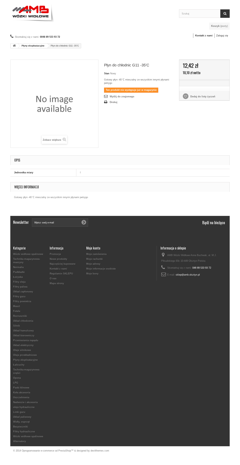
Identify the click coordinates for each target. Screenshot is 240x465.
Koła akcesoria (21, 392)
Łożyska (18, 277)
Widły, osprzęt (21, 421)
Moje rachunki (94, 259)
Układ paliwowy (22, 416)
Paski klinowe (21, 387)
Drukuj (113, 102)
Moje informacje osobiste (101, 268)
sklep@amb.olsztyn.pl (188, 274)
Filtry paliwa (20, 286)
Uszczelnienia (21, 397)
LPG (15, 382)
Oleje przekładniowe (25, 355)
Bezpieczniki (20, 426)
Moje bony (92, 273)
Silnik (16, 325)
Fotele (16, 311)
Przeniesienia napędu (25, 340)
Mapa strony (57, 283)
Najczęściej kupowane (62, 263)
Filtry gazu (19, 296)
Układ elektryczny (23, 345)
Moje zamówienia (96, 254)
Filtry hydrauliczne (24, 431)
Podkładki (19, 272)
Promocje (55, 254)
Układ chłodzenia (23, 320)
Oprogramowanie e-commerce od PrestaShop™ (48, 450)
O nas (53, 278)
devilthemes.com (100, 450)
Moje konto (93, 248)
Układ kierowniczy (23, 335)
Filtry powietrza (22, 301)
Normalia (18, 267)
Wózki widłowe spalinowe (28, 254)
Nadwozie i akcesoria (25, 402)
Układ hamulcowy (23, 330)
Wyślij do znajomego (122, 96)
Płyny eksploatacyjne (33, 45)
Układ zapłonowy (23, 291)
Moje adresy (93, 263)
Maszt (16, 306)
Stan (106, 73)
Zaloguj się (222, 35)
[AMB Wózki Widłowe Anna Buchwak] (91, 13)
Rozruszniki (20, 316)
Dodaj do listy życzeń (202, 96)
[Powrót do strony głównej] (14, 46)
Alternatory (19, 441)
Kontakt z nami (204, 35)
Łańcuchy (18, 364)
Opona (17, 377)
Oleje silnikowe (22, 350)
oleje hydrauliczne (23, 407)
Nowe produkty (58, 259)
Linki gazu (19, 412)
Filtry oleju (19, 281)
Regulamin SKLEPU (61, 273)
